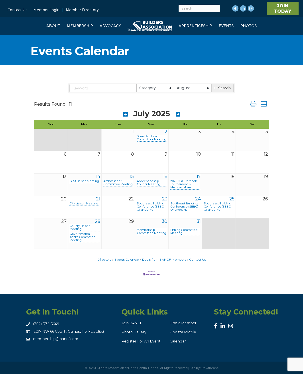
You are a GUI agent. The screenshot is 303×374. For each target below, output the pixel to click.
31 (199, 221)
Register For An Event (141, 341)
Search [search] (224, 88)
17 (199, 176)
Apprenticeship (195, 26)
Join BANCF (132, 323)
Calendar (178, 341)
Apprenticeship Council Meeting (148, 183)
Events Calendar (126, 259)
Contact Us (17, 10)
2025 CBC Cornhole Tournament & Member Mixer (184, 184)
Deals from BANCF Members (164, 259)
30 (164, 221)
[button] (253, 104)
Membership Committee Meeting (151, 231)
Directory (104, 259)
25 (231, 199)
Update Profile (183, 332)
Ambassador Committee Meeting (118, 183)
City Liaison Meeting (84, 203)
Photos (248, 26)
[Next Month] (178, 114)
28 (97, 221)
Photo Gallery (134, 332)
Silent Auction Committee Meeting (151, 138)
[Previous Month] (125, 114)
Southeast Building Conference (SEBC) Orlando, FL (151, 206)
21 (98, 199)
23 (164, 199)
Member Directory (82, 10)
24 (198, 199)
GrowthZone (209, 368)
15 (132, 176)
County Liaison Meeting (80, 227)
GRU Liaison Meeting (84, 181)
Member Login (46, 10)
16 (165, 176)
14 (98, 176)
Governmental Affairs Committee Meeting (83, 237)
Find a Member (183, 323)
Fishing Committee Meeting (184, 231)
